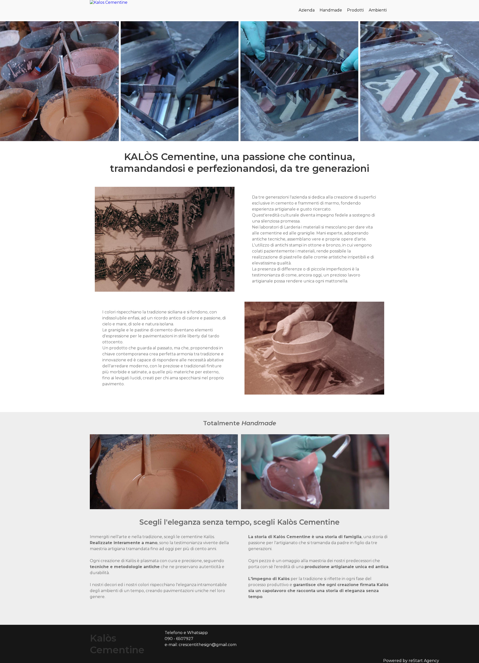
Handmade (331, 10)
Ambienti (378, 10)
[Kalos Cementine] (108, 2)
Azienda (307, 10)
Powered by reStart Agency (411, 660)
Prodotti (355, 10)
